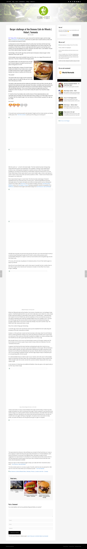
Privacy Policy (65, 546)
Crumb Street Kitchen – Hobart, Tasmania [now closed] (44, 496)
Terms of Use (71, 546)
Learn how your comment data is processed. (37, 536)
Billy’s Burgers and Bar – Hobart (70, 90)
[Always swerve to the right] (61, 113)
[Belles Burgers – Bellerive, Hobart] (61, 106)
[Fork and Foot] (43, 12)
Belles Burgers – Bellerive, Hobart (70, 105)
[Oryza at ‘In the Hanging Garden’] (61, 99)
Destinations (22, 1)
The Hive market (21, 114)
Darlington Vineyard (23, 185)
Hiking (27, 1)
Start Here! (9, 1)
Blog (13, 1)
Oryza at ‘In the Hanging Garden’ (70, 98)
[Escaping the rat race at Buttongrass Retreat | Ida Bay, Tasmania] (1, 273)
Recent (69, 80)
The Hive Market (40, 468)
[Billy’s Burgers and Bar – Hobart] (61, 92)
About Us (32, 1)
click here (23, 183)
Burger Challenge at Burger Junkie (17, 491)
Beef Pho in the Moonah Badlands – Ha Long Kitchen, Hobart (71, 84)
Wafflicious (11, 186)
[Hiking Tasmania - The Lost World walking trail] (86, 273)
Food (16, 1)
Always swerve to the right (69, 112)
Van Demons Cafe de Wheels (18, 39)
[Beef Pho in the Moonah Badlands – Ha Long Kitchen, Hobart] (61, 85)
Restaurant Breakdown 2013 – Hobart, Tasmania (30, 495)
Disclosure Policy (78, 546)
